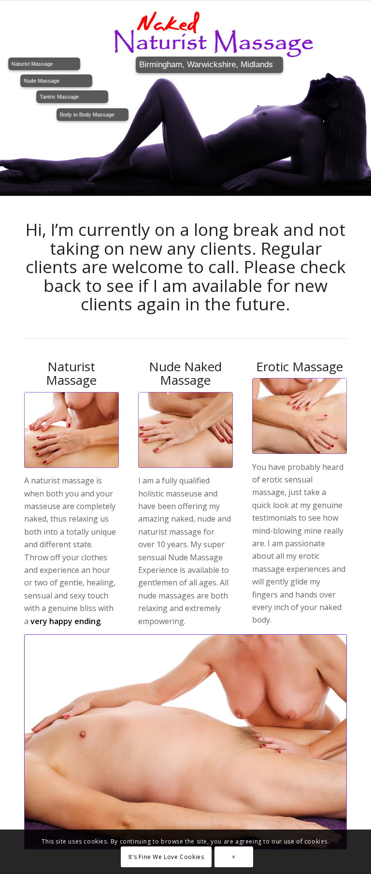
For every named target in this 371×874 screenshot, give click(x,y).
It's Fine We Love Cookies (166, 857)
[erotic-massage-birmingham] (299, 416)
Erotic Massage (299, 366)
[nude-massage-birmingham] (185, 430)
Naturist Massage (71, 373)
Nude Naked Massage (185, 373)
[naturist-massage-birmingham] (71, 430)
